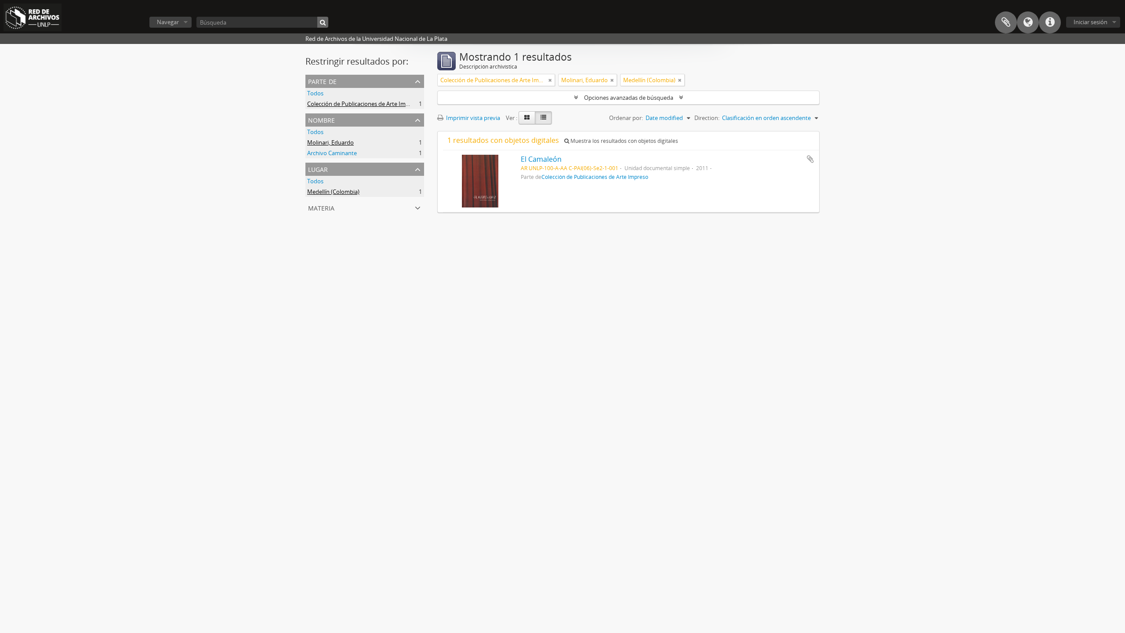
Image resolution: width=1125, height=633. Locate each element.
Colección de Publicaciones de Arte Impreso (364, 104)
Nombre (321, 119)
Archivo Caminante (332, 153)
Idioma (1028, 22)
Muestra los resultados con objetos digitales (623, 141)
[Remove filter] (550, 80)
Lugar (318, 169)
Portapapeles (1006, 22)
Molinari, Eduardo (330, 142)
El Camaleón (541, 159)
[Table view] (543, 117)
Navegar (168, 22)
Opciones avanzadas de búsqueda (629, 98)
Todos (315, 93)
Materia (321, 207)
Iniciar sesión (1090, 22)
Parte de (322, 81)
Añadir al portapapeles (810, 159)
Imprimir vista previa (472, 118)
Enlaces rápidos (1050, 22)
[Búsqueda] (322, 22)
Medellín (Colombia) (333, 192)
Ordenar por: (626, 118)
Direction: (706, 118)
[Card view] (527, 117)
